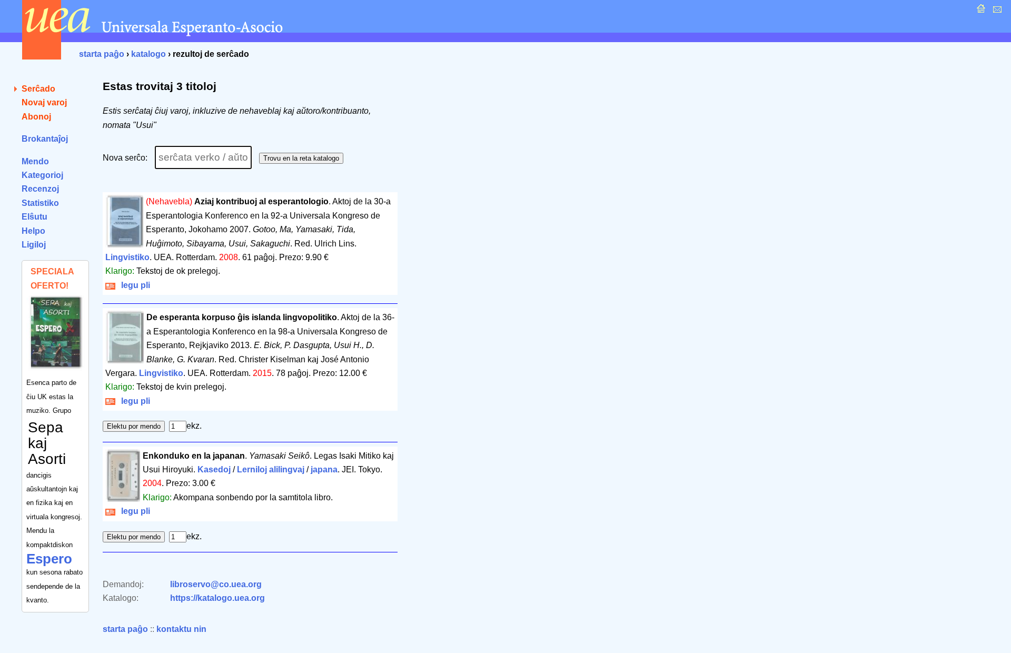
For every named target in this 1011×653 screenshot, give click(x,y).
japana (324, 469)
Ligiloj (34, 244)
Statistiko (40, 203)
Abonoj (36, 116)
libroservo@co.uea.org (216, 584)
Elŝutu (34, 216)
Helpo (33, 230)
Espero (49, 558)
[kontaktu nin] (996, 11)
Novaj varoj (44, 102)
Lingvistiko (127, 257)
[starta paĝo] (980, 11)
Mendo (35, 161)
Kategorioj (42, 175)
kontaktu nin (181, 629)
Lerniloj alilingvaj (270, 469)
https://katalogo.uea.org (217, 597)
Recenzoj (40, 188)
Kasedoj (214, 469)
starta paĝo (101, 54)
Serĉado (38, 88)
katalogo (148, 54)
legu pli (133, 285)
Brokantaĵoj (45, 138)
